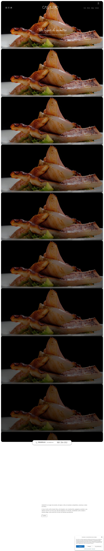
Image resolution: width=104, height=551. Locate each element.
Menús (88, 8)
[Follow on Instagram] (6, 8)
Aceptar (80, 546)
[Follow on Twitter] (11, 8)
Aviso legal (93, 548)
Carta (85, 8)
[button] (101, 537)
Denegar (89, 546)
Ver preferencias (98, 546)
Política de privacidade (87, 548)
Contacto (97, 8)
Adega (92, 8)
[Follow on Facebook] (9, 8)
